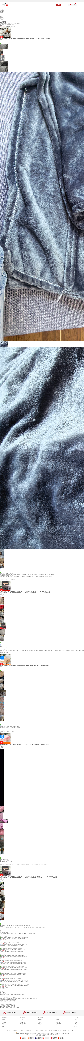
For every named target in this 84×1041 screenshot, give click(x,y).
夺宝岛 (75, 1019)
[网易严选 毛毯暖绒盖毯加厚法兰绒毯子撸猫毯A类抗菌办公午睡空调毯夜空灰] (14, 937)
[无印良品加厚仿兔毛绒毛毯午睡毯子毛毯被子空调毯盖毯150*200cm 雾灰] (13, 973)
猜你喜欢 (1, 25)
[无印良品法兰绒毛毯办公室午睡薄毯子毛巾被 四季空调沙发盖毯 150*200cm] (14, 976)
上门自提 (21, 1019)
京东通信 (76, 1024)
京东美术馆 (2, 18)
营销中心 (31, 1030)
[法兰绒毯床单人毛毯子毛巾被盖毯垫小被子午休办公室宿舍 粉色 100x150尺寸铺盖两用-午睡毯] (5, 738)
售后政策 (58, 1019)
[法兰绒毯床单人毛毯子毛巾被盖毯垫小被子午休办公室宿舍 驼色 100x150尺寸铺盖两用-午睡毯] (5, 659)
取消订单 (58, 1024)
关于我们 (8, 1030)
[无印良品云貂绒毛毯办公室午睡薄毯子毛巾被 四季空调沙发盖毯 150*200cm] (14, 969)
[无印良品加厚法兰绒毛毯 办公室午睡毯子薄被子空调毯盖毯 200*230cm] (13, 948)
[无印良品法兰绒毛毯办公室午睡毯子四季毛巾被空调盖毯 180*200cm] (12, 951)
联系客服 (3, 1026)
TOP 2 (1, 653)
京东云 (47, 1035)
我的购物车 (73, 4)
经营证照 (56, 1034)
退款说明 (58, 1022)
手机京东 (36, 1030)
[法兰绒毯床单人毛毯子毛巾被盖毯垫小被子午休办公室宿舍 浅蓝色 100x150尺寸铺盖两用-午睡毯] (17, 933)
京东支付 (43, 1035)
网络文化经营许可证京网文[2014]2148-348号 (46, 1033)
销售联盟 (45, 1030)
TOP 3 (1, 732)
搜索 (59, 4)
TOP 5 (1, 931)
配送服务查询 (22, 1022)
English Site (69, 1030)
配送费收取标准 (23, 1023)
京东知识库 (2, 10)
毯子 (3, 20)
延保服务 (76, 1022)
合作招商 (22, 1030)
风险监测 (55, 1030)
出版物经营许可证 (34, 1033)
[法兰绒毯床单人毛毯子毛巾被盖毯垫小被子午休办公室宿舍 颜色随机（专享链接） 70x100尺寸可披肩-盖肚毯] (5, 871)
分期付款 (40, 1022)
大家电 (3, 1024)
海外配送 (21, 1024)
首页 (1, 20)
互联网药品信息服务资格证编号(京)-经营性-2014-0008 (47, 1032)
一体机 (1, 13)
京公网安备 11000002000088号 (23, 1032)
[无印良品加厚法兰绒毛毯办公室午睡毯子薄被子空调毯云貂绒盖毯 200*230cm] (14, 966)
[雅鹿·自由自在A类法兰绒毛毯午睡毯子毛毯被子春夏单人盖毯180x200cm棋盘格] (14, 984)
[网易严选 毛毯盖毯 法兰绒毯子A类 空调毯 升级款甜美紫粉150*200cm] (12, 940)
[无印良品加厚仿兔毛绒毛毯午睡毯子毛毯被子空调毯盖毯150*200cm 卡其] (13, 962)
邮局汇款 (40, 1023)
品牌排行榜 (2, 11)
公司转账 (40, 1024)
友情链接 (41, 1030)
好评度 (3, 40)
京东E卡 (75, 1023)
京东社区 (50, 1030)
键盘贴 (1, 16)
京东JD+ (76, 1026)
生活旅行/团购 (4, 1022)
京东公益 (64, 1030)
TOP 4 (1, 865)
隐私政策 (59, 1030)
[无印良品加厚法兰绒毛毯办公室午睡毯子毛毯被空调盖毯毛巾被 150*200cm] (13, 958)
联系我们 (13, 1030)
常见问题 (3, 1023)
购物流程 (3, 1019)
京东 (11, 5)
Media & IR (75, 1030)
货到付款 (40, 1019)
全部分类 (1, 9)
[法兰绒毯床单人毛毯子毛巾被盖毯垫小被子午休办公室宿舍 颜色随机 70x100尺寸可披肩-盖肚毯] (5, 586)
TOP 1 (1, 580)
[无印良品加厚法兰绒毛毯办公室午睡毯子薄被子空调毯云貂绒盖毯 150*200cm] (14, 955)
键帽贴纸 (1, 17)
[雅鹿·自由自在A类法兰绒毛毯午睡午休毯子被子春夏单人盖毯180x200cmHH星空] (14, 980)
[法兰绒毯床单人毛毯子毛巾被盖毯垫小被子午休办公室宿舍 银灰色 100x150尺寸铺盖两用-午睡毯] (5, 32)
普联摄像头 (2, 12)
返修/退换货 (58, 1023)
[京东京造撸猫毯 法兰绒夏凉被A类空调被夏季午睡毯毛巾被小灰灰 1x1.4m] (13, 944)
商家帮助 (27, 1030)
